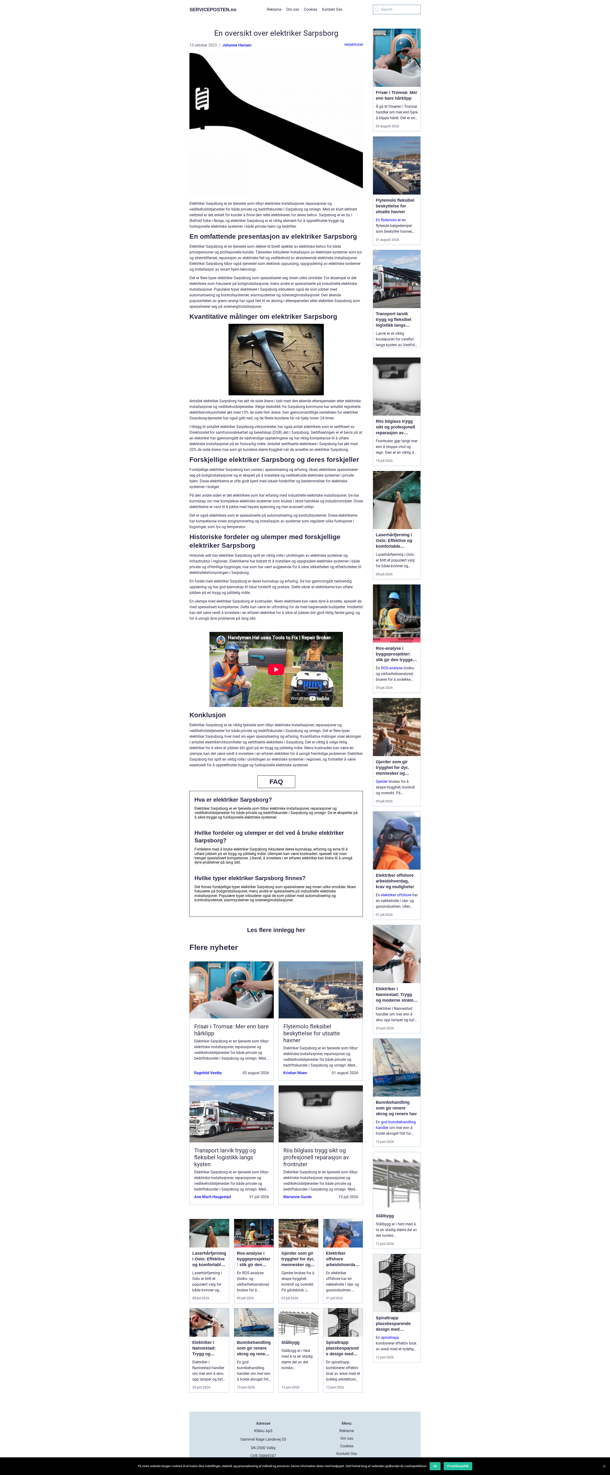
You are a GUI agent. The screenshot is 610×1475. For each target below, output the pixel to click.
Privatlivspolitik (458, 1466)
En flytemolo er (388, 220)
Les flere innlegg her (276, 930)
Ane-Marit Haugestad (212, 1197)
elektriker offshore (396, 895)
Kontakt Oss (332, 9)
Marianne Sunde (297, 1197)
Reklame (274, 9)
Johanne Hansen (236, 45)
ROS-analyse (391, 668)
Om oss (292, 9)
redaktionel (353, 44)
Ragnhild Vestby (208, 1073)
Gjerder (382, 781)
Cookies (310, 9)
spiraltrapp (390, 1337)
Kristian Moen (295, 1073)
